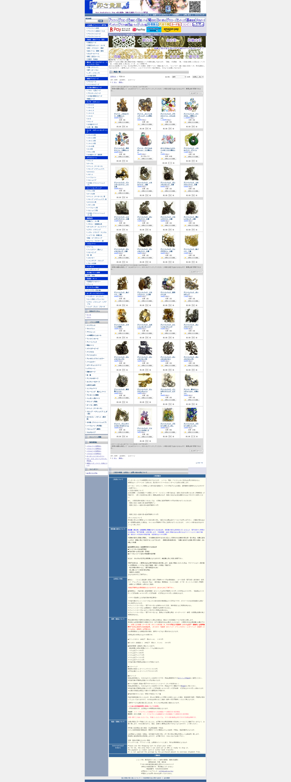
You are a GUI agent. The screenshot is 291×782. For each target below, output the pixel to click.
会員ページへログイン (160, 15)
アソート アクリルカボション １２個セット (144, 150)
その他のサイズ (92, 124)
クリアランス (91, 325)
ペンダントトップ (93, 269)
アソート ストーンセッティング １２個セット (144, 116)
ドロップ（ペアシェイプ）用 (97, 199)
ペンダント (90, 266)
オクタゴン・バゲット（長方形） (96, 418)
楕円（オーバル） (93, 70)
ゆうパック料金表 (184, 678)
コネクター (91, 258)
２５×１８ (90, 107)
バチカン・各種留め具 (94, 224)
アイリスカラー (92, 355)
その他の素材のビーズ (94, 87)
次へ (115, 82)
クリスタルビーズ (93, 84)
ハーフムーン (91, 177)
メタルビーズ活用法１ (94, 451)
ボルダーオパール (93, 54)
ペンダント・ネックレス (95, 296)
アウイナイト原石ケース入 (96, 31)
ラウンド (90, 121)
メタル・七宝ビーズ (94, 90)
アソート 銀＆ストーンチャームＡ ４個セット (191, 391)
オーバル (90, 163)
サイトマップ (199, 15)
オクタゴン (91, 172)
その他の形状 (91, 75)
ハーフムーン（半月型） (95, 426)
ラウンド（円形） (92, 401)
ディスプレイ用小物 (94, 290)
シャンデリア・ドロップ (95, 261)
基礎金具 (90, 218)
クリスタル (90, 352)
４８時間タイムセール (94, 335)
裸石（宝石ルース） (94, 56)
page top (200, 462)
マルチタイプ (91, 432)
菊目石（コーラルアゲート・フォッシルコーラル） (97, 63)
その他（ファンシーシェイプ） (96, 184)
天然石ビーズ (91, 42)
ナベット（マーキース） (95, 166)
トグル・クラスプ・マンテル (97, 232)
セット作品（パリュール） (96, 299)
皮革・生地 (91, 275)
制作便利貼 (93, 442)
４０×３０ (90, 105)
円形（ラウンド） (93, 67)
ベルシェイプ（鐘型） (94, 429)
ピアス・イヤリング (94, 229)
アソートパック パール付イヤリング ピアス (168, 391)
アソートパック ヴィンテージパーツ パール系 (121, 184)
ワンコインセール (92, 339)
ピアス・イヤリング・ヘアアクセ (97, 303)
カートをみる (144, 15)
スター (89, 317)
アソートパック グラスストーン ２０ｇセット (168, 116)
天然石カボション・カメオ (96, 45)
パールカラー (91, 362)
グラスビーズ (91, 82)
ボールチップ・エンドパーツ (97, 227)
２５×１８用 (91, 138)
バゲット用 (91, 205)
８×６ (89, 119)
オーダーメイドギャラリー (95, 293)
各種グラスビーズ (93, 78)
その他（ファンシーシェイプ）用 (96, 214)
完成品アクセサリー (94, 281)
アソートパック (92, 342)
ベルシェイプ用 (92, 210)
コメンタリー (93, 469)
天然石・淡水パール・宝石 (95, 39)
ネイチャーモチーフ (93, 382)
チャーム (90, 247)
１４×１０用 (91, 143)
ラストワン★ (91, 328)
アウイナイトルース (94, 36)
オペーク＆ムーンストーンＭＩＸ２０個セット (168, 150)
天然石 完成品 (92, 59)
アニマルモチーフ (92, 378)
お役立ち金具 (91, 385)
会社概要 (167, 778)
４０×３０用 (91, 135)
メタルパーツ (91, 244)
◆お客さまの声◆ (92, 473)
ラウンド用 (91, 152)
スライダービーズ (92, 348)
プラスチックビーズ (94, 93)
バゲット (90, 174)
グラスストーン (92, 158)
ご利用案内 (175, 15)
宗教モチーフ (91, 372)
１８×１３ (90, 110)
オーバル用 (91, 194)
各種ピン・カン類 (93, 221)
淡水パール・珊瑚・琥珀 (95, 51)
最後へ (121, 82)
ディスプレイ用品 (93, 287)
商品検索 (88, 18)
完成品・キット (92, 278)
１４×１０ (90, 113)
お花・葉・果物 (92, 127)
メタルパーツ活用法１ (94, 446)
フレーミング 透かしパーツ (96, 392)
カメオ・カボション (93, 102)
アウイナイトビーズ (94, 34)
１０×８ (90, 116)
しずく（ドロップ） (94, 73)
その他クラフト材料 (93, 272)
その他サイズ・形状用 (94, 154)
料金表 (183, 686)
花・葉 (89, 255)
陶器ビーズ (91, 99)
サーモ (89, 315)
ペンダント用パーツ (93, 398)
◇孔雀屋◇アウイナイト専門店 (96, 25)
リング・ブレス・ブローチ (96, 307)
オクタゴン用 (91, 202)
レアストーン (91, 368)
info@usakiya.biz (166, 771)
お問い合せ (187, 15)
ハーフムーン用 (92, 208)
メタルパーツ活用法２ (94, 448)
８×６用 (90, 149)
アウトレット (91, 332)
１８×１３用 (91, 141)
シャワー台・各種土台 (94, 235)
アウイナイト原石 (93, 28)
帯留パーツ (90, 345)
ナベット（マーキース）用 (96, 196)
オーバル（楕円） (92, 405)
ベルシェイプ (91, 180)
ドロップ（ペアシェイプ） (96, 169)
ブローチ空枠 (91, 263)
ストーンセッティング (94, 188)
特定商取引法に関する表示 (152, 778)
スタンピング (91, 252)
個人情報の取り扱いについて (131, 778)
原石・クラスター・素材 (95, 48)
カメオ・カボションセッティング (97, 131)
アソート (90, 284)
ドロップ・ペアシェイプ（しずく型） (97, 413)
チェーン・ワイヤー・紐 (95, 241)
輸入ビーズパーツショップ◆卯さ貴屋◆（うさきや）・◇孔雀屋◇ (130, 34)
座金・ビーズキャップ (94, 238)
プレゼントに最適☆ (93, 395)
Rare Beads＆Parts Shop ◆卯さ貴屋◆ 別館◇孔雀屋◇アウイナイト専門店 (122, 12)
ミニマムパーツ (92, 388)
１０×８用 (90, 146)
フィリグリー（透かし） (95, 249)
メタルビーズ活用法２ (94, 453)
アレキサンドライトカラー (95, 358)
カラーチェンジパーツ (94, 365)
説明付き (113, 76)
